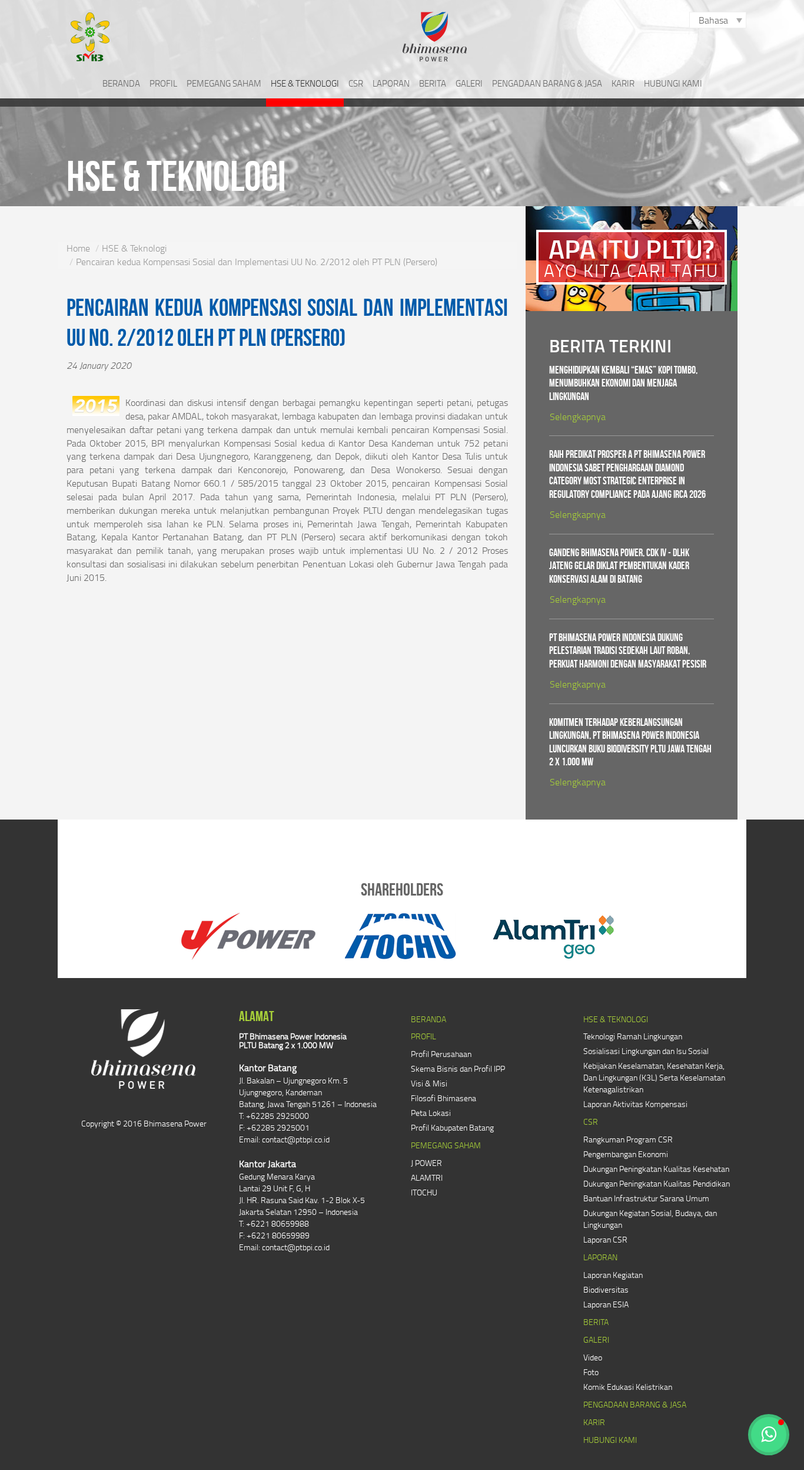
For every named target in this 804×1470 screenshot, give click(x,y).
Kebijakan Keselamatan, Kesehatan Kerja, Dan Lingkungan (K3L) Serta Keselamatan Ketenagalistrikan (654, 1077)
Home (78, 248)
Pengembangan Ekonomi (625, 1154)
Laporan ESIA (606, 1304)
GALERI (469, 83)
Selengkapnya (578, 416)
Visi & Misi (429, 1083)
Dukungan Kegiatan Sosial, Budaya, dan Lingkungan (650, 1218)
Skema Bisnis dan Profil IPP (458, 1068)
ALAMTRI (427, 1177)
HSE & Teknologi (134, 248)
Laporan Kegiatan (613, 1274)
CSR (355, 83)
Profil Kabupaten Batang (452, 1127)
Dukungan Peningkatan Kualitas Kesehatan (656, 1168)
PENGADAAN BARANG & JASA (547, 83)
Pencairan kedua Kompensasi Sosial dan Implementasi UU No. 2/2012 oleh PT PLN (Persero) (256, 261)
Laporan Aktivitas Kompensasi (635, 1103)
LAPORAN (391, 83)
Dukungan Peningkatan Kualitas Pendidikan (656, 1183)
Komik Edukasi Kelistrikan (627, 1386)
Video (592, 1357)
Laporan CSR (605, 1239)
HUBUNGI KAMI (673, 83)
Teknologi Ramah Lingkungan (632, 1036)
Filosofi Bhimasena (443, 1098)
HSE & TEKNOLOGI (305, 83)
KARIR (623, 83)
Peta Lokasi (431, 1112)
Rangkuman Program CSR (628, 1139)
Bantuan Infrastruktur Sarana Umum (646, 1198)
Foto (591, 1371)
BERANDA (121, 83)
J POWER (426, 1162)
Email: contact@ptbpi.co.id (284, 1139)
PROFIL (163, 83)
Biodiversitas (606, 1289)
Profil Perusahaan (441, 1053)
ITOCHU (424, 1192)
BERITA (432, 83)
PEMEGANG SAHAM (224, 83)
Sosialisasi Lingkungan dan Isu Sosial (646, 1050)
